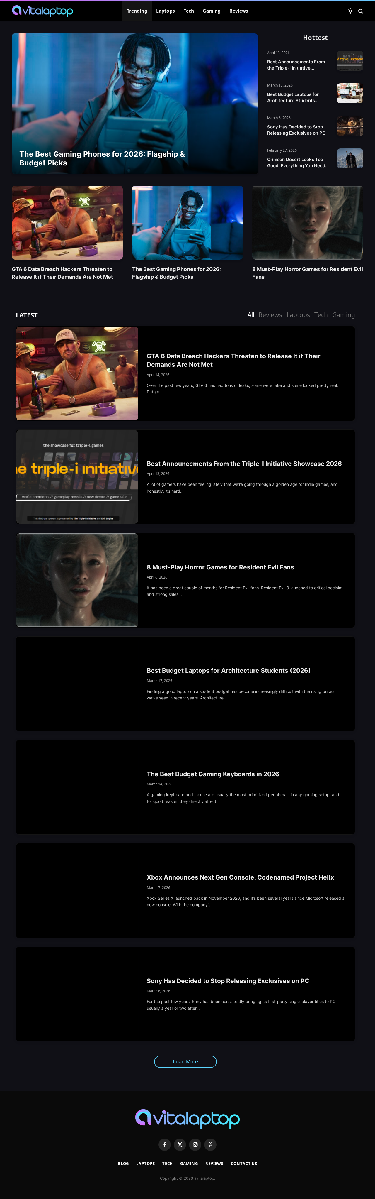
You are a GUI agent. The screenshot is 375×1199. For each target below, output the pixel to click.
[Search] (360, 11)
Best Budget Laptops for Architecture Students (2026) (293, 98)
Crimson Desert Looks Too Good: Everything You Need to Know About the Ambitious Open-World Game (298, 163)
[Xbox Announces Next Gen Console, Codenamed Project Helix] (77, 891)
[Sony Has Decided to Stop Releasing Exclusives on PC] (350, 126)
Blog (123, 1163)
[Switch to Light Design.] (350, 11)
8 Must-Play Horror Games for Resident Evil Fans (307, 273)
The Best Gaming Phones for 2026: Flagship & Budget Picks (102, 158)
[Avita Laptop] (42, 11)
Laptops (165, 11)
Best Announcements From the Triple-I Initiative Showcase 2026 (296, 65)
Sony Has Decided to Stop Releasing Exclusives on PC (296, 130)
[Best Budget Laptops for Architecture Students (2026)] (350, 93)
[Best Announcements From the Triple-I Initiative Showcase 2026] (350, 61)
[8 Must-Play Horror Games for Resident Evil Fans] (307, 223)
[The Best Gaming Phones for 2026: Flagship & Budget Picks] (135, 103)
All (251, 315)
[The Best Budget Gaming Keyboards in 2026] (77, 787)
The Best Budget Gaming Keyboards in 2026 (213, 774)
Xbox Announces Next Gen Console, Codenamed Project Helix (240, 877)
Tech (189, 11)
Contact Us (244, 1163)
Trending (137, 11)
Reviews (238, 11)
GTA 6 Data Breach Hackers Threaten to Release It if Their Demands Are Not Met (62, 273)
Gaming (212, 11)
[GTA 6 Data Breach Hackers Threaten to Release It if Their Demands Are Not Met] (67, 223)
